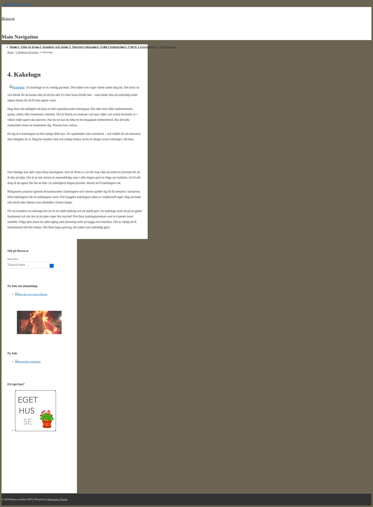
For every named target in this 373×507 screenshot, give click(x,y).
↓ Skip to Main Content (16, 4)
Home (13, 47)
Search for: (13, 258)
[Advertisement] (52, 159)
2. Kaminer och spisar (54, 47)
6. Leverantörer (145, 47)
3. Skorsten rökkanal (82, 47)
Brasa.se (8, 18)
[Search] (52, 266)
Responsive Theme (57, 499)
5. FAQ (130, 47)
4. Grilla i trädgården (111, 47)
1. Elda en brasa (28, 47)
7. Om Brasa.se (166, 47)
